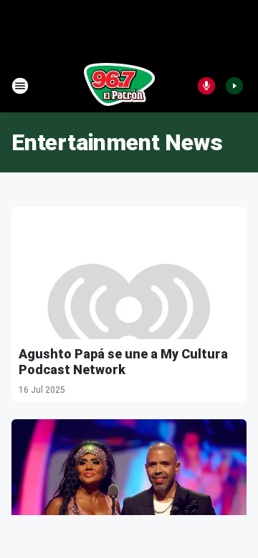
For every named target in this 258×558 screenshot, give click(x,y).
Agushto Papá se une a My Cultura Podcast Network (123, 361)
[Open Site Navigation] (20, 85)
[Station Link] (119, 86)
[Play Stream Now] (234, 85)
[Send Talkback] (206, 85)
